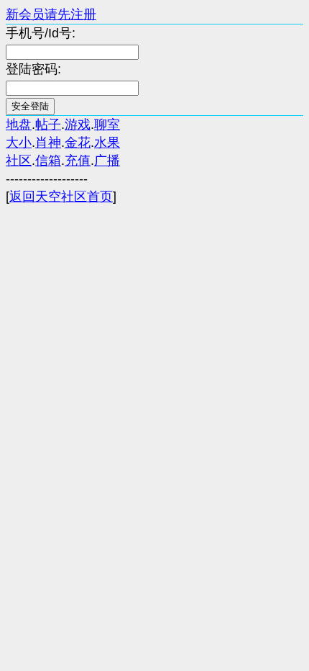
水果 (107, 142)
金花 (78, 142)
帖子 (48, 124)
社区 (19, 160)
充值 (78, 160)
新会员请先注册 (51, 14)
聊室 (107, 124)
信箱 (48, 160)
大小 (19, 142)
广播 (107, 160)
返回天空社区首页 (61, 196)
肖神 (48, 142)
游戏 (78, 124)
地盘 (19, 124)
